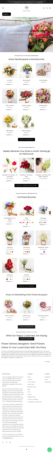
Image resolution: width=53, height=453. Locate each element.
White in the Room (26, 130)
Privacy (30, 394)
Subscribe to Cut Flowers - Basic (26, 175)
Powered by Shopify (30, 446)
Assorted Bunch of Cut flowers (9, 218)
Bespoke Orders (32, 387)
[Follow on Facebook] (3, 442)
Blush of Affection (9, 315)
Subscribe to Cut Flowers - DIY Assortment (9, 175)
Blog (29, 389)
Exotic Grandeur (43, 80)
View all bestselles (26, 327)
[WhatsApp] (49, 450)
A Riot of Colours (10, 105)
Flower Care (31, 384)
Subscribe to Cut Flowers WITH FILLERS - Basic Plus (43, 175)
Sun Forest (9, 80)
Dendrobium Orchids (43, 247)
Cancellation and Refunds (34, 402)
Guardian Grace (26, 315)
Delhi (46, 379)
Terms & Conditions (33, 399)
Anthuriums (10, 275)
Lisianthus (26, 275)
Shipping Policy (32, 397)
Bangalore (47, 377)
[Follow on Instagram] (10, 442)
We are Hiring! (31, 382)
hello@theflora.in (40, 2)
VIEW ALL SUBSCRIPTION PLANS (26, 185)
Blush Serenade (43, 105)
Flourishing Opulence (43, 315)
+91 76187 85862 (29, 2)
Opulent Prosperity (26, 105)
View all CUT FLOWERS (26, 286)
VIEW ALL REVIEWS (26, 338)
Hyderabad (48, 382)
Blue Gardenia (26, 80)
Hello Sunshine (9, 130)
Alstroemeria (26, 247)
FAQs (29, 392)
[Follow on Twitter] (6, 442)
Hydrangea (43, 218)
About (29, 377)
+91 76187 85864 (17, 2)
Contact (30, 379)
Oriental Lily (10, 247)
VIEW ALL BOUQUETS (26, 139)
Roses (26, 218)
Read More (47, 361)
